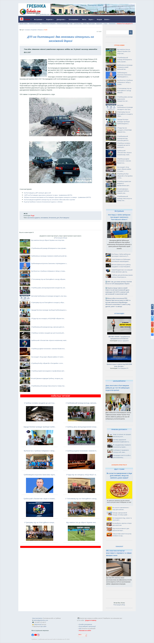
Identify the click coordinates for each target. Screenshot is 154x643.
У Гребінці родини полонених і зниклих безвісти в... (48, 349)
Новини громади (62, 23)
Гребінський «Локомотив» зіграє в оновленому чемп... (49, 340)
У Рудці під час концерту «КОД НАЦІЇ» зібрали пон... (48, 318)
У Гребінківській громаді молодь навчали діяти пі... (48, 327)
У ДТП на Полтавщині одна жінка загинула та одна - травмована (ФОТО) (48, 195)
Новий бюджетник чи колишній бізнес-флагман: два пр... (121, 271)
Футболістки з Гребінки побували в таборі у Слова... (48, 271)
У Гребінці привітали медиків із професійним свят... (48, 371)
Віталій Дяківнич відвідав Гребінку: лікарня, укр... (47, 378)
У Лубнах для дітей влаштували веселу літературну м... (122, 276)
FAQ (80, 628)
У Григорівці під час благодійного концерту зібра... (48, 302)
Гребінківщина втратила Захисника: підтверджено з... (49, 263)
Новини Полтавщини (48, 23)
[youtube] (35, 636)
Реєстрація (58, 238)
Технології (112, 23)
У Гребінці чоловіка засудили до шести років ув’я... (48, 333)
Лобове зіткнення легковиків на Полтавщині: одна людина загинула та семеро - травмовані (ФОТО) (57, 197)
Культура (92, 23)
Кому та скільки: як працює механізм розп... (122, 435)
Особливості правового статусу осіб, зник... (121, 451)
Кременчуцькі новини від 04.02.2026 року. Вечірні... (119, 365)
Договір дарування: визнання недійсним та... (121, 441)
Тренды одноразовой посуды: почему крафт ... (120, 514)
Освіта (85, 23)
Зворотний (37, 624)
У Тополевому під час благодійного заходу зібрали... (48, 279)
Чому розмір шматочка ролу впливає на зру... (121, 535)
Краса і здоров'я (123, 341)
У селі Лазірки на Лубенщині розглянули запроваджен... (120, 260)
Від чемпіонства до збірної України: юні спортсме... (48, 240)
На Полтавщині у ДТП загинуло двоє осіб (37, 193)
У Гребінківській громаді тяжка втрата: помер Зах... (48, 386)
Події (70, 23)
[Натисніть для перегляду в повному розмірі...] (60, 136)
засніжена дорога (33, 218)
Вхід (64, 238)
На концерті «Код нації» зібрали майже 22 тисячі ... (48, 357)
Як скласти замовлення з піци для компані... (120, 509)
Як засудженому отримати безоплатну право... (122, 446)
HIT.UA (80, 634)
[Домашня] (20, 19)
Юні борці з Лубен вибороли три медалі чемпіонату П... (120, 255)
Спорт (105, 23)
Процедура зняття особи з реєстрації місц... (122, 456)
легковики (44, 218)
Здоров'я (99, 23)
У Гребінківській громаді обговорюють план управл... (49, 248)
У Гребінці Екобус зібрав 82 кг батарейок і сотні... (47, 363)
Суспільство (78, 23)
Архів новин (24, 23)
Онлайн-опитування (85, 624)
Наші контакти (37, 618)
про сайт (43, 626)
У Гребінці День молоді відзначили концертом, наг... (48, 288)
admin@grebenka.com (41, 620)
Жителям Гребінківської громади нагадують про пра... (49, 296)
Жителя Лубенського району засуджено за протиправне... (121, 266)
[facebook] (33, 636)
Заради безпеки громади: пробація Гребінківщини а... (49, 310)
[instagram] (38, 636)
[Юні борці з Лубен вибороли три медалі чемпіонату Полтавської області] (119, 237)
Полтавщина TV (123, 368)
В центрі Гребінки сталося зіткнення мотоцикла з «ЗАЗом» (43, 202)
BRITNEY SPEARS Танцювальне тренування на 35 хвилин (119, 338)
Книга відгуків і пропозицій (87, 626)
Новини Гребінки (34, 23)
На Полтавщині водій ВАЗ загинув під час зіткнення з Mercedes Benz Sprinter (49, 200)
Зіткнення (52, 218)
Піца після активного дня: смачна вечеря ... (120, 529)
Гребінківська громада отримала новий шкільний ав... (49, 256)
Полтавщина (64, 218)
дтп (58, 218)
